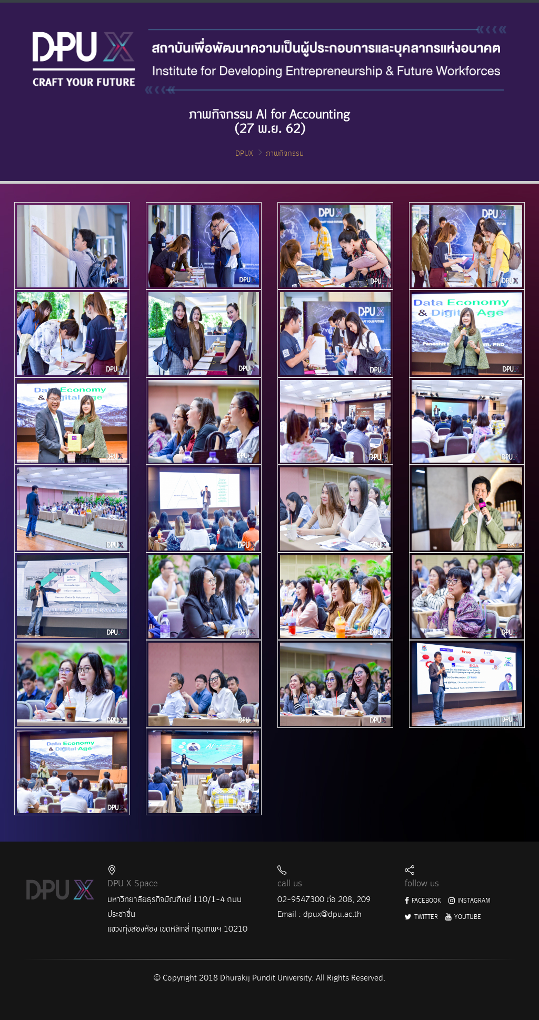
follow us (422, 883)
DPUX (244, 153)
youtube (467, 917)
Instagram (473, 901)
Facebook (425, 901)
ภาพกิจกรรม (285, 153)
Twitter (425, 917)
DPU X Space (132, 883)
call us (289, 883)
